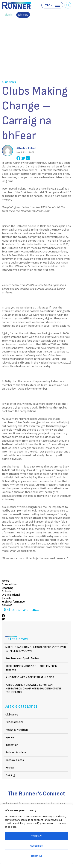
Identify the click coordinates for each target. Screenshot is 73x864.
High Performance (13, 601)
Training (10, 775)
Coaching (7, 588)
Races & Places (14, 760)
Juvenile (6, 598)
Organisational (11, 595)
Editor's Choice (14, 722)
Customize (36, 845)
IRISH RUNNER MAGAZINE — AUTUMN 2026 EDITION (31, 668)
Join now (23, 14)
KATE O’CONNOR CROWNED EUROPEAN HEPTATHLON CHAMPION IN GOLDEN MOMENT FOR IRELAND (33, 688)
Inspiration (11, 745)
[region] (36, 834)
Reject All (36, 855)
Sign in (8, 14)
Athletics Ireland (26, 148)
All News (7, 605)
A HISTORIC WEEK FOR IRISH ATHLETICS (29, 677)
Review (9, 767)
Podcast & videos (15, 752)
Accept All (36, 835)
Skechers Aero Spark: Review (22, 658)
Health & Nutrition (16, 730)
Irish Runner (16, 5)
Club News (9, 82)
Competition (9, 584)
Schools (6, 591)
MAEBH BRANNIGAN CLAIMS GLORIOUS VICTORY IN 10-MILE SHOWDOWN (35, 649)
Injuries (9, 737)
